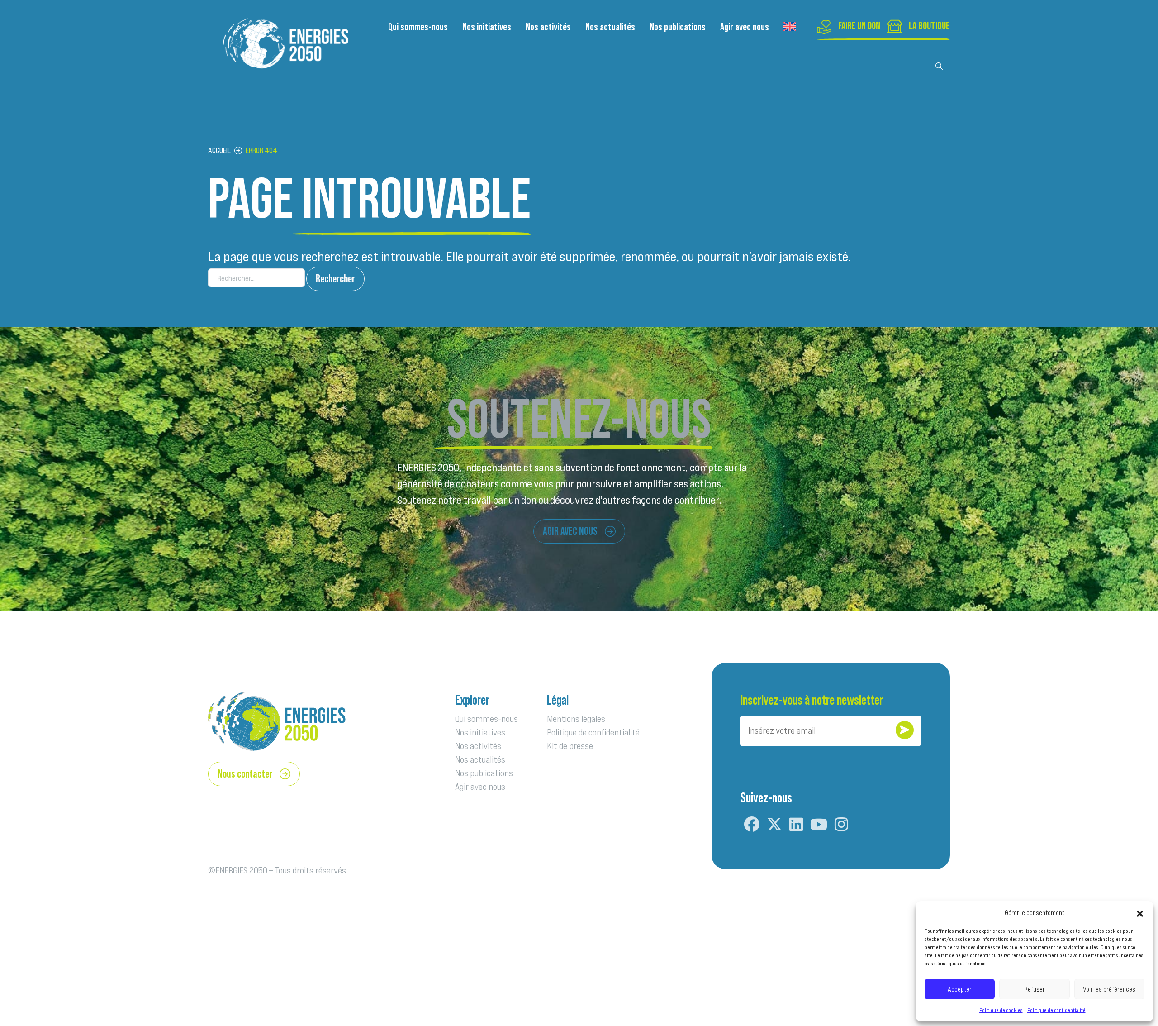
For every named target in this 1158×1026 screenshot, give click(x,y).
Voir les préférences (1109, 989)
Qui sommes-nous (418, 27)
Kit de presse (570, 746)
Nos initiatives (486, 27)
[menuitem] (789, 26)
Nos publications (678, 27)
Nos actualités (610, 27)
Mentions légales (576, 719)
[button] (1139, 912)
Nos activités (548, 27)
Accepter (960, 989)
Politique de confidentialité (1056, 1010)
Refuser (1034, 989)
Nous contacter (245, 774)
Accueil (219, 150)
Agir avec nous (744, 27)
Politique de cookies (1001, 1010)
